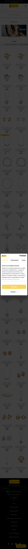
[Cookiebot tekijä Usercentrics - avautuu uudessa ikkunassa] (19, 256)
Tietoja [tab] (23, 260)
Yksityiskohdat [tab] (14, 260)
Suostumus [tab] (5, 260)
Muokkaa (13, 292)
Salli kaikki (14, 286)
